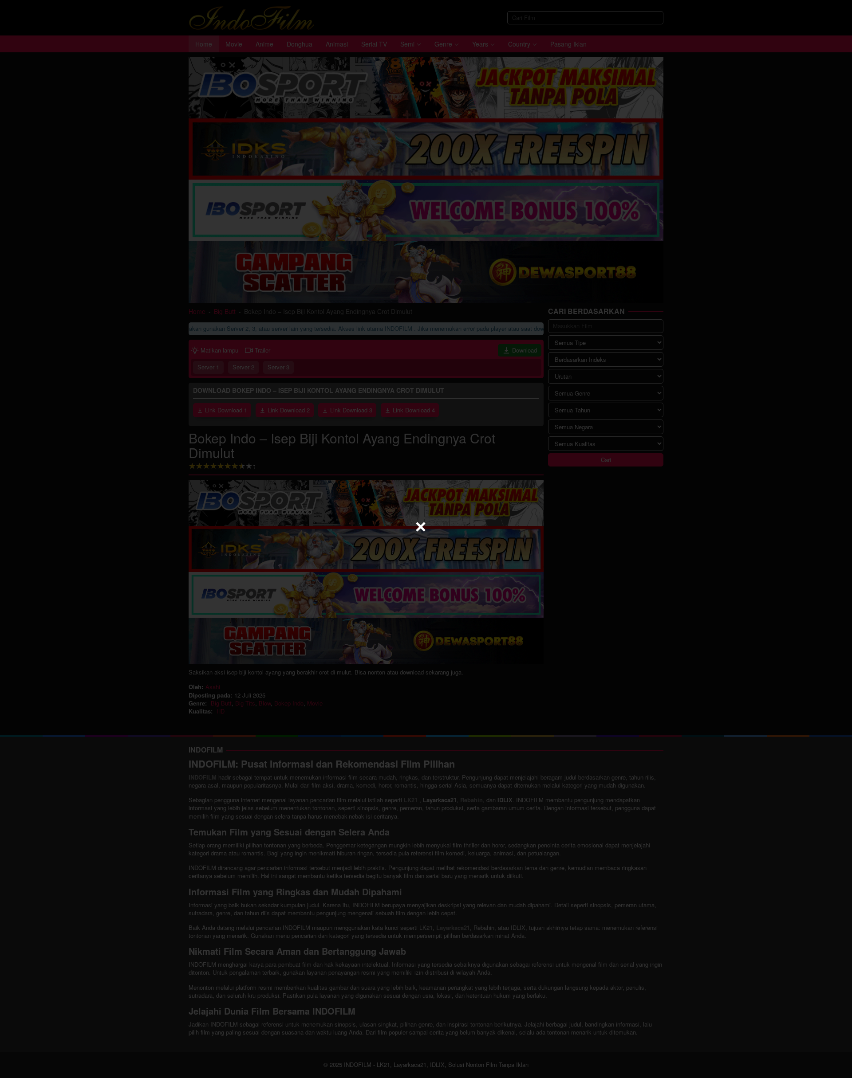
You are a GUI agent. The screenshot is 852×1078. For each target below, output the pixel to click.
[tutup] (420, 526)
